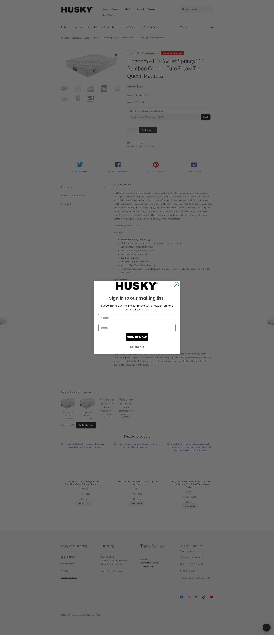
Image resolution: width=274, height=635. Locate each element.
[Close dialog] (176, 284)
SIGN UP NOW (137, 337)
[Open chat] (267, 628)
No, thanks (137, 347)
